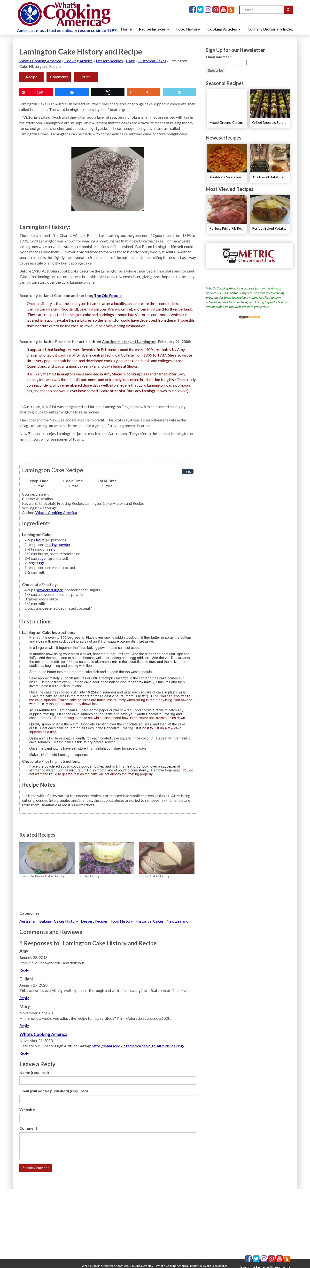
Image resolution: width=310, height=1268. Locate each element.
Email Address (219, 57)
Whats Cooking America (43, 1034)
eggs (41, 562)
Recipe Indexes (153, 29)
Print (86, 76)
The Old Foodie (108, 295)
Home (126, 29)
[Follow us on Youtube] (224, 10)
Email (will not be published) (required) (53, 1091)
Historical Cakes (152, 60)
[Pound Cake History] (166, 858)
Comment (28, 1128)
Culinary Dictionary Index (270, 29)
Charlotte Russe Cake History (42, 876)
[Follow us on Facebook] (193, 10)
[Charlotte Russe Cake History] (47, 858)
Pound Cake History (154, 876)
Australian (27, 921)
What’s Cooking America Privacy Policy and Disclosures (191, 1266)
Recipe (31, 76)
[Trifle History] (107, 858)
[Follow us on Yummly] (231, 10)
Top (298, 1256)
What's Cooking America (40, 60)
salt (52, 549)
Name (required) (34, 1072)
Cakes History (66, 921)
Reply (24, 970)
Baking (45, 921)
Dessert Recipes (109, 60)
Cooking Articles (222, 29)
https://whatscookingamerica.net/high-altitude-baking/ (138, 1045)
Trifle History (89, 876)
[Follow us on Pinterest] (216, 10)
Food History (188, 29)
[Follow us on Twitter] (201, 10)
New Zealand (177, 921)
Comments (59, 76)
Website (27, 1109)
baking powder (57, 544)
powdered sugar (49, 589)
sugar (42, 558)
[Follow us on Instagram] (208, 10)
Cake (130, 60)
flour (40, 539)
